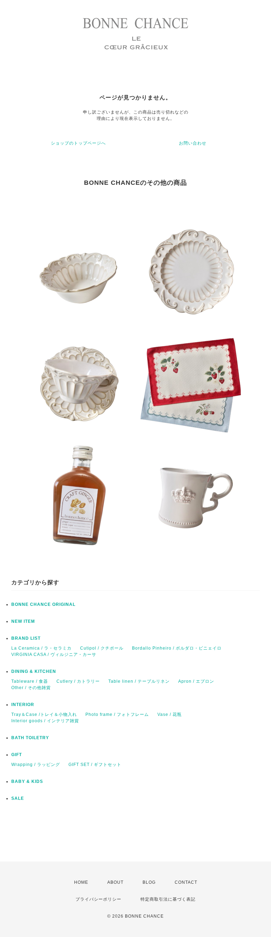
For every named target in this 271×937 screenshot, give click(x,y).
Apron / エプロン (196, 681)
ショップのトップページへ (78, 143)
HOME (81, 882)
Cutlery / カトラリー (78, 681)
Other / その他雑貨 (31, 687)
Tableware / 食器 (29, 681)
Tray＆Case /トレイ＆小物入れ (44, 714)
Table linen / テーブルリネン (139, 681)
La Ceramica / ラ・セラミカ (41, 648)
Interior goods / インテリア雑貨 (45, 720)
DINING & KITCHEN (33, 671)
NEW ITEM (23, 621)
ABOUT (115, 882)
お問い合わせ (192, 143)
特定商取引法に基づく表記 (167, 899)
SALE (17, 798)
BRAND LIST (26, 638)
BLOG (149, 882)
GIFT (16, 754)
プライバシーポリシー (98, 899)
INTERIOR (22, 704)
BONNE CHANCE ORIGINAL (43, 604)
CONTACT (186, 882)
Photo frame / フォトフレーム (117, 714)
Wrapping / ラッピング (35, 764)
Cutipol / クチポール (102, 648)
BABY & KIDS (27, 781)
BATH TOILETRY (30, 737)
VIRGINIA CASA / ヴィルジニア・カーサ (53, 654)
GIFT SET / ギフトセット (94, 764)
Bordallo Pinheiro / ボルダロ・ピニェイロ (177, 648)
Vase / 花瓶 (169, 714)
